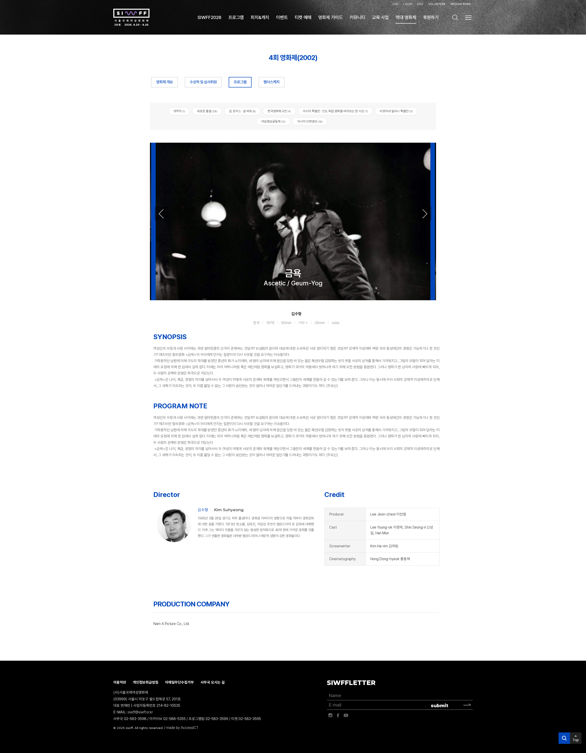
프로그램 (240, 82)
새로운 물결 (207, 111)
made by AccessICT (182, 728)
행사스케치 (271, 82)
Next (424, 214)
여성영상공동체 (273, 121)
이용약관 (119, 682)
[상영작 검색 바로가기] (455, 17)
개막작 (179, 111)
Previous (161, 214)
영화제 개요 (164, 82)
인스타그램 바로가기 (330, 715)
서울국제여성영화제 (131, 17)
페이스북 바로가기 (338, 715)
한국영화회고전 (279, 111)
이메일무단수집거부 (179, 682)
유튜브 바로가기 (346, 715)
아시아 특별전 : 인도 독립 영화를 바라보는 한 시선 (335, 111)
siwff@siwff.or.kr (140, 712)
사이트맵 (468, 18)
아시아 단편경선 (310, 121)
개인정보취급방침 (145, 682)
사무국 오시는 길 (213, 682)
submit (439, 705)
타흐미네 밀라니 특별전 (396, 111)
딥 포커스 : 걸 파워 (242, 111)
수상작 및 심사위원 (203, 82)
